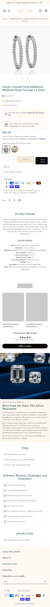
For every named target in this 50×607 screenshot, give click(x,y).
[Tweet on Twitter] (14, 200)
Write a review (25, 346)
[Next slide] (27, 78)
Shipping (17, 136)
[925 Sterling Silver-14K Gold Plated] (14, 149)
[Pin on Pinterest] (19, 200)
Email (5, 581)
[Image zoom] (25, 50)
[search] (9, 10)
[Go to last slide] (22, 78)
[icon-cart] (40, 10)
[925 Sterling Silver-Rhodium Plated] (6, 149)
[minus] (4, 159)
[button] (26, 159)
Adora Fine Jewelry (28, 603)
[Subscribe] (45, 581)
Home (5, 19)
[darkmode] (45, 10)
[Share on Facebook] (9, 200)
